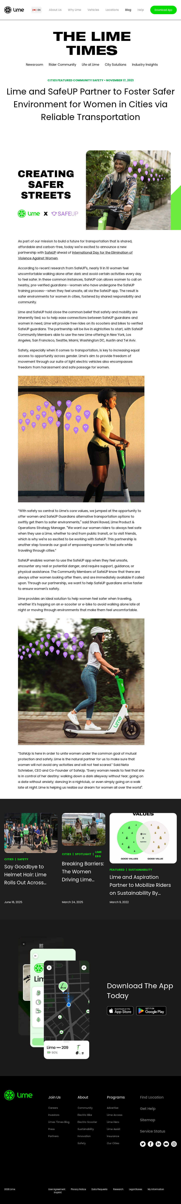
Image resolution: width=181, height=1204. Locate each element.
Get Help (148, 1108)
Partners (53, 1136)
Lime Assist (113, 1129)
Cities (9, 859)
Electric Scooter (87, 1122)
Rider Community (62, 64)
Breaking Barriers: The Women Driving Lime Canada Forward (83, 872)
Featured (117, 870)
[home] (14, 9)
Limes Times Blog (58, 1122)
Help (141, 10)
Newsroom (34, 64)
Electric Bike (85, 1115)
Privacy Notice (78, 1189)
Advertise (112, 1108)
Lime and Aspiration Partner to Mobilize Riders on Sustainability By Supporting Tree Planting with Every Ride (140, 885)
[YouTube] (166, 1144)
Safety (22, 859)
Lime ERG (98, 854)
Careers (53, 1108)
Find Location (152, 1097)
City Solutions (115, 64)
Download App (163, 10)
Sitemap (147, 1119)
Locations (112, 10)
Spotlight (83, 854)
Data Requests (99, 1189)
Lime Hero (113, 1122)
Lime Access (114, 1115)
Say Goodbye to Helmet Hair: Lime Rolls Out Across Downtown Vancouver (25, 875)
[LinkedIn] (158, 1144)
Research (118, 1189)
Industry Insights (145, 64)
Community (85, 1108)
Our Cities (113, 1143)
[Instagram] (174, 1144)
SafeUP (50, 252)
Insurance (113, 1136)
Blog (128, 10)
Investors (53, 1115)
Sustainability (140, 870)
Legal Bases (135, 1189)
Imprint (58, 1192)
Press (51, 1129)
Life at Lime (90, 64)
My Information (156, 1189)
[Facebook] (150, 1144)
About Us (55, 10)
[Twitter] (143, 1144)
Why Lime (74, 10)
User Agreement (56, 1189)
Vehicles (93, 10)
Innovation (84, 1136)
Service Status (152, 1131)
